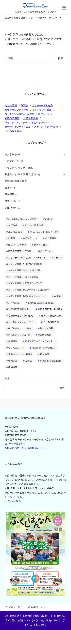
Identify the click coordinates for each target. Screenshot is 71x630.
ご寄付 (11, 238)
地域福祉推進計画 (14, 181)
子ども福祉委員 (13, 131)
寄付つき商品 (46, 328)
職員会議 (12, 360)
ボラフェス (45, 251)
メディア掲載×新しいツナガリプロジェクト (29, 289)
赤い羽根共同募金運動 (51, 360)
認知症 (28, 360)
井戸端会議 (14, 302)
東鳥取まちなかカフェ (19, 334)
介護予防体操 (30, 118)
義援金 (8, 187)
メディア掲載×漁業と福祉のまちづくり (27, 296)
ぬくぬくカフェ (30, 238)
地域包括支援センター (19, 309)
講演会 (24, 105)
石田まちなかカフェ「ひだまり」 (40, 341)
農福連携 (12, 367)
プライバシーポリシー (15, 607)
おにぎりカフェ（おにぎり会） (44, 231)
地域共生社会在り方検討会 (40, 302)
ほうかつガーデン (17, 244)
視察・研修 (10, 201)
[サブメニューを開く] (63, 154)
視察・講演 (33, 607)
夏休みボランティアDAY (17, 126)
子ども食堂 (13, 328)
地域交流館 (11, 105)
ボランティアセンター (16, 122)
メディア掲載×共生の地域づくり (24, 270)
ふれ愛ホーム (12, 161)
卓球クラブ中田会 (41, 109)
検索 (60, 58)
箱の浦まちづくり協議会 (20, 354)
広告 (43, 607)
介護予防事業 (12, 118)
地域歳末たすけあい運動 (20, 315)
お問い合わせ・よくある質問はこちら (24, 448)
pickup (48, 218)
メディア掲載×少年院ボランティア (25, 283)
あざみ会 (12, 225)
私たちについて (16, 347)
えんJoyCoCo (15, 231)
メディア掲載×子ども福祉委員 (23, 276)
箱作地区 (44, 354)
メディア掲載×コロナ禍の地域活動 (25, 264)
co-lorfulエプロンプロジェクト (22, 218)
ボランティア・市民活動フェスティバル (27, 257)
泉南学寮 (12, 341)
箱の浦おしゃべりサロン (43, 347)
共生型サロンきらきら (16, 109)
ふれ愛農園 (50, 238)
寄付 (29, 328)
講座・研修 (52, 126)
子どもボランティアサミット (21, 322)
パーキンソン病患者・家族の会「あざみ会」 (27, 114)
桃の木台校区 (45, 334)
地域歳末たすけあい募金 (50, 309)
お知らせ (9, 154)
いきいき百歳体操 (34, 225)
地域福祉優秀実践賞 (51, 315)
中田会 (57, 296)
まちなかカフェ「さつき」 (20, 251)
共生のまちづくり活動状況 (19, 174)
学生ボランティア (40, 122)
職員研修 (10, 194)
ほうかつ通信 (40, 244)
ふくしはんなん (13, 501)
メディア (38, 126)
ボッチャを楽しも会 (42, 105)
